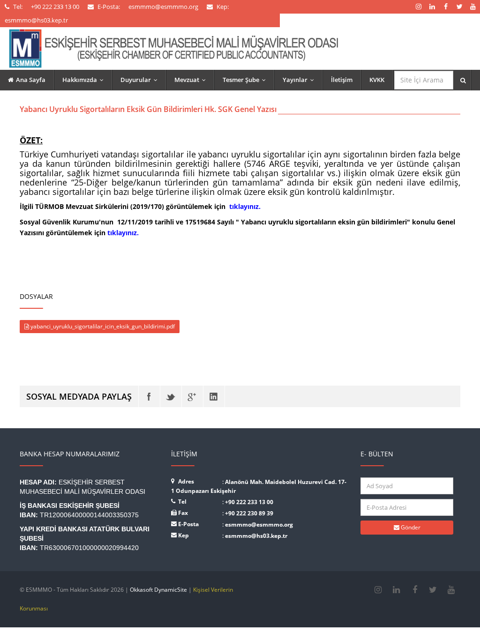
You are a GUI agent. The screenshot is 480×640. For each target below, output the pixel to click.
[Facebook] (149, 396)
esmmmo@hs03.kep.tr (256, 536)
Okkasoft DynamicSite (158, 590)
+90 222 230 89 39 (249, 513)
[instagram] (378, 589)
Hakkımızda (85, 79)
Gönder (409, 527)
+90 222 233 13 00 (249, 502)
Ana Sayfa (30, 79)
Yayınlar (300, 79)
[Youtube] (451, 589)
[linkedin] (396, 589)
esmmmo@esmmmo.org (259, 524)
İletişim (341, 79)
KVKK (376, 79)
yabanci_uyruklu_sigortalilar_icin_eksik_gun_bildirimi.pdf (102, 326)
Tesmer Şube (246, 79)
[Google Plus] (192, 396)
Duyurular (141, 79)
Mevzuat (192, 79)
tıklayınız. (245, 206)
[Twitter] (170, 396)
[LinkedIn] (214, 396)
